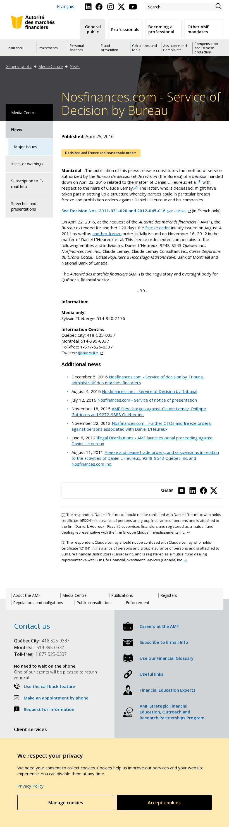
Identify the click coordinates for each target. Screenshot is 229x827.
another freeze (106, 233)
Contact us (32, 626)
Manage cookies (65, 803)
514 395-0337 (39, 647)
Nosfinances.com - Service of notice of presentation (147, 400)
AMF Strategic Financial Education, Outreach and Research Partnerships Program (172, 711)
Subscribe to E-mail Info (164, 642)
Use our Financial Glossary (167, 658)
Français (65, 6)
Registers (168, 595)
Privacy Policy (30, 786)
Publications (122, 595)
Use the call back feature (49, 686)
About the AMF (26, 595)
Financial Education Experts (167, 690)
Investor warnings (27, 163)
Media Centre (51, 66)
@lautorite (90, 352)
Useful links (151, 674)
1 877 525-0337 (40, 654)
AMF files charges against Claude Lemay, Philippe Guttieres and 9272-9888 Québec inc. (138, 411)
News (75, 66)
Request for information (49, 709)
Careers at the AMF (159, 626)
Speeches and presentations (23, 206)
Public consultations (95, 602)
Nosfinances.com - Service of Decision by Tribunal (149, 391)
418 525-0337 (42, 641)
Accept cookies (164, 803)
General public (19, 66)
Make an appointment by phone (56, 698)
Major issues (25, 146)
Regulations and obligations (38, 602)
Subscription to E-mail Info (27, 183)
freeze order (157, 227)
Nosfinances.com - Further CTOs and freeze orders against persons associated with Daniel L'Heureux (141, 426)
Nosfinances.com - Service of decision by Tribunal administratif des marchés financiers (137, 379)
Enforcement (137, 602)
